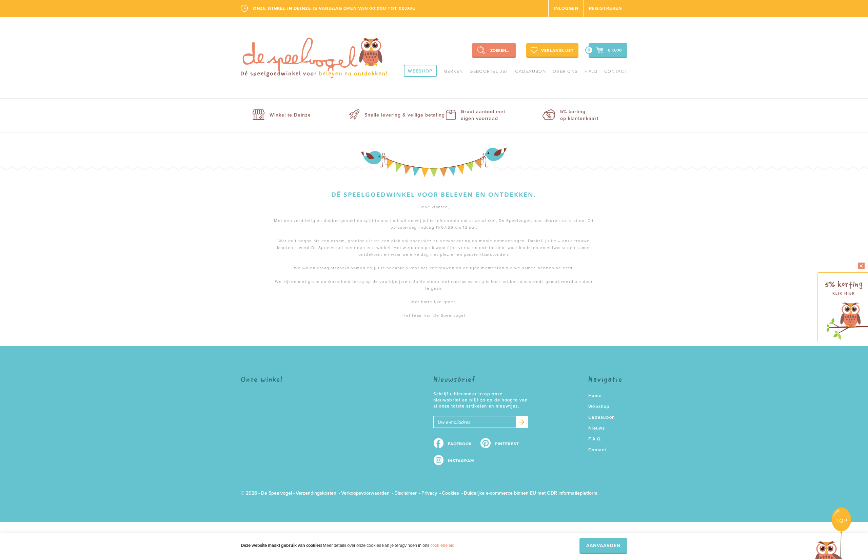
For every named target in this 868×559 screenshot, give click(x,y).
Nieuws (596, 428)
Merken (453, 71)
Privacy (429, 493)
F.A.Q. (595, 439)
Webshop (420, 71)
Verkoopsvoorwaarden (365, 493)
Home (594, 395)
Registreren (605, 8)
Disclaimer (405, 493)
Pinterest (507, 443)
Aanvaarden (603, 545)
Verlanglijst (557, 50)
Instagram (461, 460)
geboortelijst (489, 71)
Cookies (450, 493)
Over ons (565, 71)
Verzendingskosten (316, 493)
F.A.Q (591, 71)
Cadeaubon (530, 71)
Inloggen (566, 8)
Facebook (460, 443)
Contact (615, 71)
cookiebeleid (442, 545)
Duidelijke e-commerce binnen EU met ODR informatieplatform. (531, 493)
